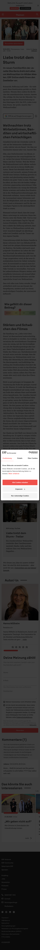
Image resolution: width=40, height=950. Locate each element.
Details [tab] (19, 458)
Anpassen (18, 489)
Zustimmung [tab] (7, 458)
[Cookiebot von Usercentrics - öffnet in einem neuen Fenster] (29, 452)
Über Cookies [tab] (33, 458)
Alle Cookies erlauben (20, 482)
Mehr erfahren (14, 473)
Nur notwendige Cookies (20, 496)
